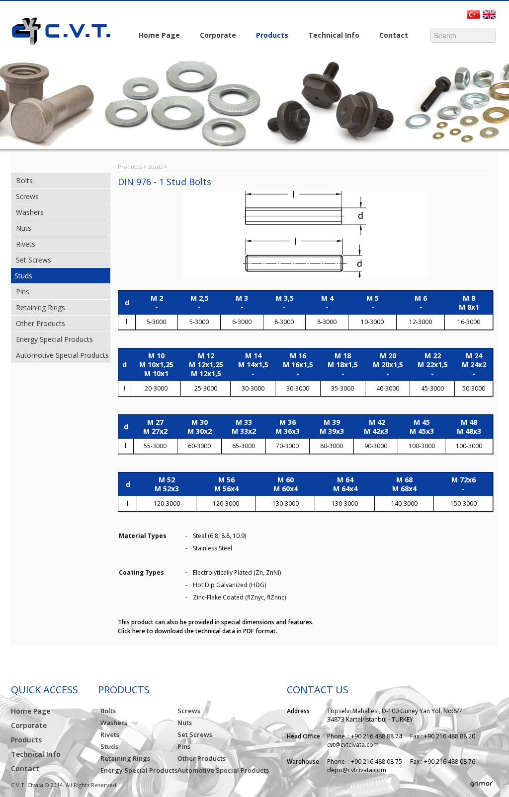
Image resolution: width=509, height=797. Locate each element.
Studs (23, 275)
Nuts (23, 228)
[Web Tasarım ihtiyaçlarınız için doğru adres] (481, 784)
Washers (30, 212)
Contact (388, 35)
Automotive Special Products (62, 355)
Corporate (213, 35)
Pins (22, 291)
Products (267, 35)
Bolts (24, 180)
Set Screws (33, 260)
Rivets (25, 244)
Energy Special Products (54, 339)
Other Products (40, 323)
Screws (27, 196)
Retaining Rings (40, 307)
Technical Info (328, 35)
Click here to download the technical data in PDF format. (197, 631)
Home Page (159, 35)
